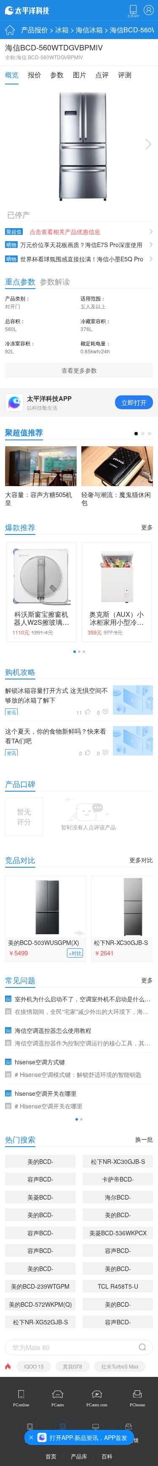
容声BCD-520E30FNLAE (118, 1251)
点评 (102, 74)
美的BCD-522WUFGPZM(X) (40, 1269)
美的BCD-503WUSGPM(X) (43, 942)
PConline (21, 1405)
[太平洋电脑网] (38, 10)
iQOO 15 (34, 1366)
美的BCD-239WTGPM (40, 1286)
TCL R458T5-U (118, 1286)
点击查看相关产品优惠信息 (64, 231)
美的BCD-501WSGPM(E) (117, 1269)
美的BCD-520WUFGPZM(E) (118, 1305)
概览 (12, 74)
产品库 (79, 1456)
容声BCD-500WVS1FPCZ (40, 1234)
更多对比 (141, 860)
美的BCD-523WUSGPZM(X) (118, 1216)
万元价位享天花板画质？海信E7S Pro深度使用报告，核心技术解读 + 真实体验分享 (73, 244)
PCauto (57, 1405)
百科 (107, 1456)
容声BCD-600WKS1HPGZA (118, 1323)
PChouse (137, 1405)
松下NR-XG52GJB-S (40, 1322)
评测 (124, 74)
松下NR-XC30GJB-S (118, 1161)
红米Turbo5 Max (120, 1366)
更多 (147, 527)
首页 (51, 1456)
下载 (133, 11)
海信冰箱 (89, 29)
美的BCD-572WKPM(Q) (40, 1304)
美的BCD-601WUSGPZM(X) (40, 1216)
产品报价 (34, 29)
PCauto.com (96, 1405)
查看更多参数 (79, 370)
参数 (57, 74)
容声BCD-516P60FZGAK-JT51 (40, 1251)
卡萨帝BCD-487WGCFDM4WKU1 (118, 1180)
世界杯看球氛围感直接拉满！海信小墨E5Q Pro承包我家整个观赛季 (74, 258)
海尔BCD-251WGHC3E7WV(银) (117, 1198)
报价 (34, 74)
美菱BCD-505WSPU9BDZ (40, 1198)
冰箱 (62, 29)
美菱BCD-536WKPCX (118, 1233)
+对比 (75, 953)
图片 (79, 74)
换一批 (144, 1139)
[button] (136, 433)
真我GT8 (72, 1366)
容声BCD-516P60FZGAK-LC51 (40, 1180)
